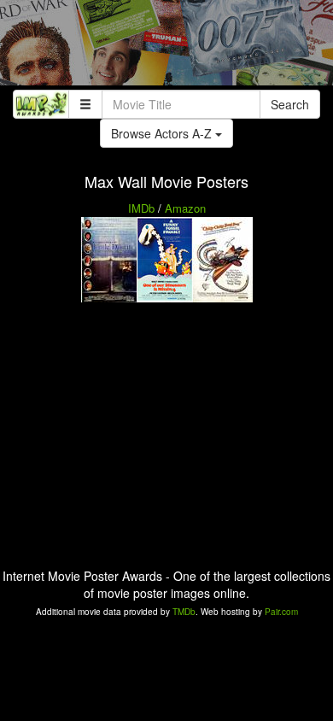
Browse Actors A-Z (163, 133)
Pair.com (281, 612)
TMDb (184, 612)
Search (290, 104)
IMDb (141, 208)
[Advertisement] (166, 47)
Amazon (185, 208)
